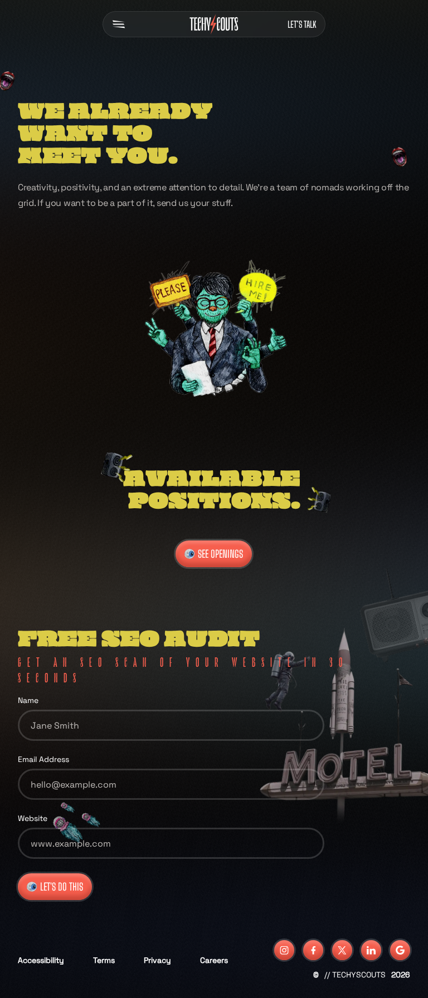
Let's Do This (61, 887)
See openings (220, 554)
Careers (214, 960)
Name (28, 700)
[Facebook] (313, 950)
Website (32, 818)
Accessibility (41, 960)
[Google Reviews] (400, 950)
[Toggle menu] (121, 24)
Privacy (157, 960)
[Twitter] (342, 950)
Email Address (43, 759)
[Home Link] (214, 24)
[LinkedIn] (371, 950)
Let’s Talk (302, 24)
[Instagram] (284, 950)
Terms (104, 960)
